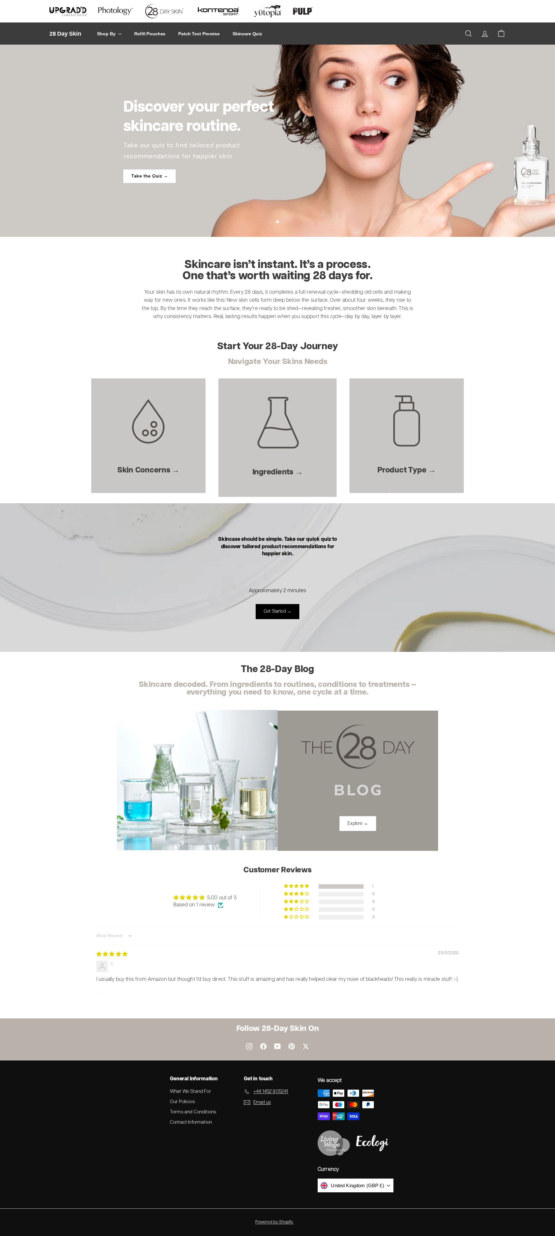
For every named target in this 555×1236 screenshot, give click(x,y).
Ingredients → (277, 472)
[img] (112, 954)
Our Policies (182, 1101)
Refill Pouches (149, 33)
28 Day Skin (65, 34)
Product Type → (406, 470)
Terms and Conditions (193, 1112)
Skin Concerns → (148, 470)
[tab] (271, 221)
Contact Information (191, 1122)
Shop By (107, 33)
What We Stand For (190, 1091)
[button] (297, 886)
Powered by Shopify (274, 1222)
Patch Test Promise (198, 33)
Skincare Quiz (247, 33)
